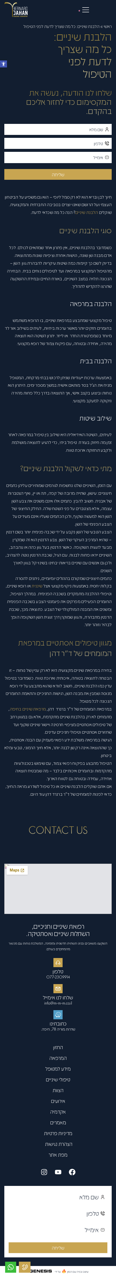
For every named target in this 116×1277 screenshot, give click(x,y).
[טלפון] (58, 962)
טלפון (58, 971)
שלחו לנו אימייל (58, 997)
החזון (58, 1047)
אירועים (58, 1100)
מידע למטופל (58, 1068)
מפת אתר (58, 1154)
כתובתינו (58, 1023)
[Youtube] (58, 1172)
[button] (3, 63)
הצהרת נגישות (58, 1143)
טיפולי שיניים (58, 1079)
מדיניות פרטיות (58, 1133)
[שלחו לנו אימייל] (58, 988)
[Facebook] (72, 1172)
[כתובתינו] (58, 1014)
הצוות (58, 1090)
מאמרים (58, 1122)
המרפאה (58, 1057)
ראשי (108, 26)
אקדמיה (58, 1111)
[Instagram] (44, 1172)
